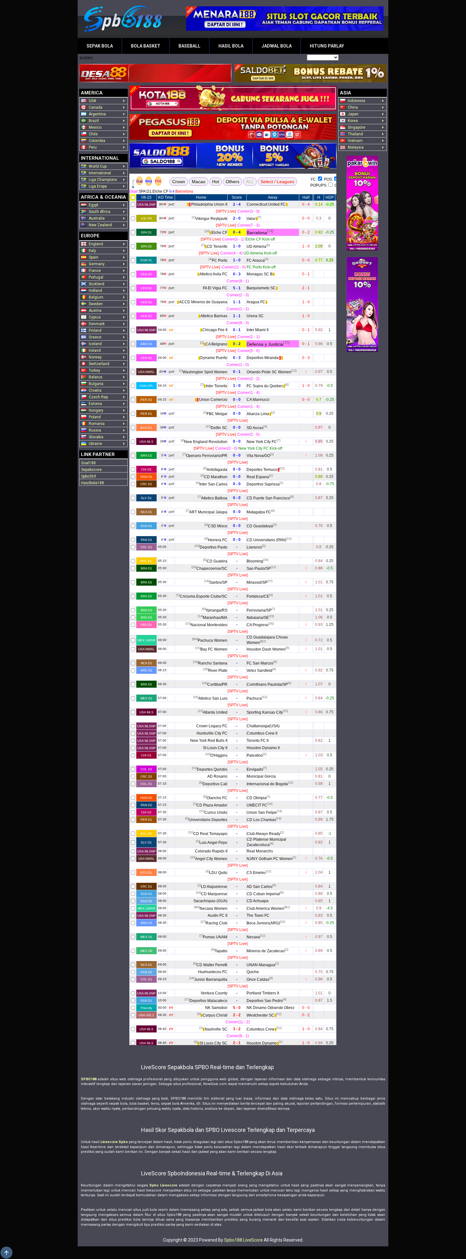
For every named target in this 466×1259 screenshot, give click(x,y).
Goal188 (88, 463)
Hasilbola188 (92, 483)
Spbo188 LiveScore (243, 1240)
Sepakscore (91, 469)
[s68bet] (362, 304)
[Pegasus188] (232, 126)
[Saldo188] (232, 155)
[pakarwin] (362, 203)
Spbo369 (88, 476)
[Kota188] (232, 98)
